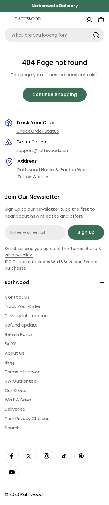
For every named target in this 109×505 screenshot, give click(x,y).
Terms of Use (83, 248)
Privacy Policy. (19, 255)
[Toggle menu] (8, 19)
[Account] (89, 19)
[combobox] (54, 35)
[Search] (96, 35)
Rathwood (31, 494)
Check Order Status (37, 131)
